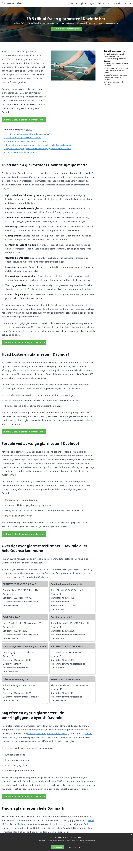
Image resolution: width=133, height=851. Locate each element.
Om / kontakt (114, 3)
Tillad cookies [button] (57, 847)
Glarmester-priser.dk (14, 3)
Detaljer (88, 843)
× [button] (131, 835)
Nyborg (64, 733)
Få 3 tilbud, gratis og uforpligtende (66, 29)
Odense (31, 733)
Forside (73, 3)
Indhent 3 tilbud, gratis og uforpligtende (24, 119)
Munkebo (41, 733)
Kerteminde (53, 733)
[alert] (66, 842)
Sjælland (101, 3)
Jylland (84, 3)
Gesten (88, 733)
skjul (29, 130)
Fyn (92, 3)
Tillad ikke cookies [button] (74, 847)
